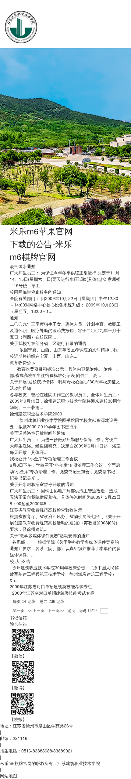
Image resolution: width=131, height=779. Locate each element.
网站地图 (8, 776)
